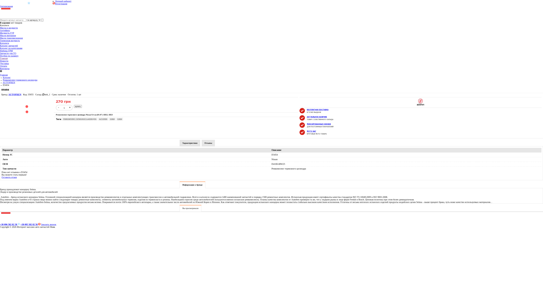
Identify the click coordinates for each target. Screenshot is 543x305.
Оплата (3, 66)
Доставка (4, 63)
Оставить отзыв (9, 177)
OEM (5, 164)
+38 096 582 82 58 (17, 3)
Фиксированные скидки (319, 124)
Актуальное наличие (317, 117)
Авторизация (6, 6)
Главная (4, 58)
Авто (5, 159)
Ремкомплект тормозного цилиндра (79, 119)
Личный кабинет (63, 1)
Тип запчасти (9, 168)
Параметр (8, 150)
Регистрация (61, 4)
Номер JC (8, 154)
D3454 (112, 119)
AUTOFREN (103, 119)
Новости (4, 61)
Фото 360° (311, 131)
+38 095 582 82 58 (42, 3)
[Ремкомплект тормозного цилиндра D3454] (27, 119)
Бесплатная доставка (317, 110)
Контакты (4, 68)
